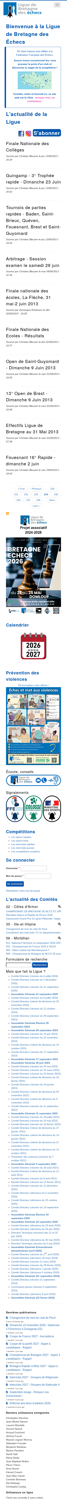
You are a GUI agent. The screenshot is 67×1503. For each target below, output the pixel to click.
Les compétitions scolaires (25, 851)
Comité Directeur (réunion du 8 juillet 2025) (34, 997)
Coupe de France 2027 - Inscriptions (32, 1336)
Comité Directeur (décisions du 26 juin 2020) (35, 1229)
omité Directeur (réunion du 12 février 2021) (37, 1182)
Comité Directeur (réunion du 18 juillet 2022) (35, 1117)
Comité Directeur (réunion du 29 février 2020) (36, 1265)
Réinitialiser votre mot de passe (23, 890)
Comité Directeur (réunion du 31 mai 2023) (34, 1066)
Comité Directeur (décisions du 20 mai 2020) (35, 1240)
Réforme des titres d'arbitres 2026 (30, 1403)
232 (27, 494)
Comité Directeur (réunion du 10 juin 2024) (34, 1034)
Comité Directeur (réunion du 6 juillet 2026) (34, 976)
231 (17, 494)
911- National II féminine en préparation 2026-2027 (34, 942)
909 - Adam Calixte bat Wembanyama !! (27, 950)
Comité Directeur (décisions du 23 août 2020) (36, 1225)
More (58, 906)
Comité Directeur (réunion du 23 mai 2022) (34, 1120)
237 (29, 500)
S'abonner (47, 132)
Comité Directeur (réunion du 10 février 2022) (36, 1124)
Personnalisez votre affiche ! (33, 685)
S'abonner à (7, 513)
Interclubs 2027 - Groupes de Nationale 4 (35, 1384)
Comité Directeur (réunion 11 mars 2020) (33, 1261)
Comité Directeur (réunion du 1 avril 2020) (35, 1254)
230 (53, 488)
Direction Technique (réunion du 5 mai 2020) (35, 1243)
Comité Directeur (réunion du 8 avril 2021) (34, 1178)
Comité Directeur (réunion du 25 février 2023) (36, 1073)
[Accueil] (22, 17)
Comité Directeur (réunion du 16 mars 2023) (35, 1070)
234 (47, 495)
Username (12, 868)
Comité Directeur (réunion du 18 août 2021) (35, 1167)
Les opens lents (19, 840)
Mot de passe (14, 876)
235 (57, 494)
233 (37, 494)
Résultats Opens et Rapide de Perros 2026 (29, 915)
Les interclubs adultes (23, 844)
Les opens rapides (21, 837)
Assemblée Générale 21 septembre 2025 (34, 994)
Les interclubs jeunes (22, 847)
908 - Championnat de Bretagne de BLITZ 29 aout (33, 953)
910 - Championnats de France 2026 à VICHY (31, 946)
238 (39, 500)
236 (19, 500)
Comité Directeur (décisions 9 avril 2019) (33, 1294)
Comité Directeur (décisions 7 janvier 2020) (34, 1268)
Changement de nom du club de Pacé (26, 929)
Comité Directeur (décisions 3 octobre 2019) (35, 1272)
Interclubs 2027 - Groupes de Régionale (34, 1377)
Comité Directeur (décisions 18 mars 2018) (34, 1258)
